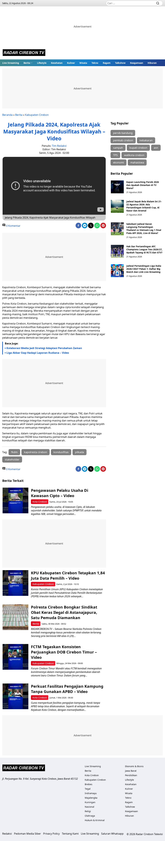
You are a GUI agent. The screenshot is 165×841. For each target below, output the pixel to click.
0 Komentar (12, 226)
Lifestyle (41, 62)
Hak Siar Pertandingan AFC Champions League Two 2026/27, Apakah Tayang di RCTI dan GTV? (144, 249)
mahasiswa (137, 162)
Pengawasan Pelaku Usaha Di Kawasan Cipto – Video (59, 493)
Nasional (89, 806)
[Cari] (157, 3)
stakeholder (12, 459)
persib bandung (123, 133)
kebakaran (146, 140)
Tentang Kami (70, 833)
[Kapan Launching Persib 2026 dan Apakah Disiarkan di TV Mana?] (117, 186)
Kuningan (90, 802)
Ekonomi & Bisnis (134, 766)
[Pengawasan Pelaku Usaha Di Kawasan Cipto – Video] (15, 500)
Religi (88, 811)
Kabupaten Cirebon (37, 115)
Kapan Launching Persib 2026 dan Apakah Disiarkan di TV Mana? (142, 185)
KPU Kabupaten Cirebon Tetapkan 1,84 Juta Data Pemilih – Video (68, 575)
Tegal (88, 788)
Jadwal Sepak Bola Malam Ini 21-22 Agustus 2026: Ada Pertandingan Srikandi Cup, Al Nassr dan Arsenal (144, 206)
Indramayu (91, 793)
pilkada (79, 452)
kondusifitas (61, 452)
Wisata (83, 62)
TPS (115, 155)
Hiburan (152, 62)
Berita (27, 62)
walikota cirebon (134, 155)
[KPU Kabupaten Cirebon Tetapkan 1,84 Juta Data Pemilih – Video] (15, 583)
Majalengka (91, 797)
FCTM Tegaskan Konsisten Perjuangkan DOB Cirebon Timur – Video (64, 652)
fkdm (14, 452)
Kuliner (71, 62)
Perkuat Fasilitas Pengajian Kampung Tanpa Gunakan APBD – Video (67, 688)
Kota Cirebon (40, 501)
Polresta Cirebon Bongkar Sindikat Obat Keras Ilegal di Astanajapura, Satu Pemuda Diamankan (64, 612)
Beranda (7, 115)
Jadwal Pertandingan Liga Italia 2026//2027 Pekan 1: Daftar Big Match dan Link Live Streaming (143, 268)
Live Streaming (10, 62)
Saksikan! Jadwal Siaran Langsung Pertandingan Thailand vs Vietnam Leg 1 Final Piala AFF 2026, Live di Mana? (143, 228)
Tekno (95, 62)
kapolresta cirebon (35, 452)
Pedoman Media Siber (27, 833)
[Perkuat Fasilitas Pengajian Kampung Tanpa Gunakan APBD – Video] (15, 696)
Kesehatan (57, 62)
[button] (28, 62)
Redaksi (7, 833)
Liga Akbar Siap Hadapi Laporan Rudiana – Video (37, 353)
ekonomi (118, 162)
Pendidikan (131, 775)
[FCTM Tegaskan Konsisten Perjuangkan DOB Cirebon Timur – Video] (15, 657)
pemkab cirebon (123, 140)
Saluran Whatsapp (112, 833)
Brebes (88, 784)
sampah (118, 147)
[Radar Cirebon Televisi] (24, 53)
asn (156, 147)
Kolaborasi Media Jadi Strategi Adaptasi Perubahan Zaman (44, 348)
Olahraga (90, 815)
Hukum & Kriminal (95, 820)
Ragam (107, 62)
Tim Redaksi (59, 146)
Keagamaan (136, 62)
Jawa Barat (130, 770)
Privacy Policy (51, 833)
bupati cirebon (138, 147)
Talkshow (120, 62)
